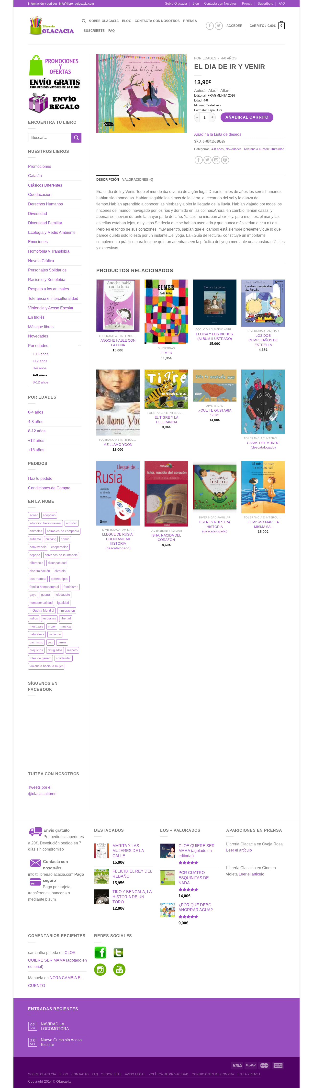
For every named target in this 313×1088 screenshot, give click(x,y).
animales (36, 531)
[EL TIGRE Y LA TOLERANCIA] (166, 389)
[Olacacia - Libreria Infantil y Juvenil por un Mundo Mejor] (51, 26)
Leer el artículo (239, 850)
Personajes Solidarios (47, 270)
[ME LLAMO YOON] (118, 403)
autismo (35, 539)
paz (50, 642)
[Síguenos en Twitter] (219, 26)
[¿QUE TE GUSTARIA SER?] (214, 386)
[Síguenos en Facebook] (210, 26)
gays (33, 594)
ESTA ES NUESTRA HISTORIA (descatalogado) (214, 526)
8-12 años (40, 382)
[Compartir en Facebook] (199, 160)
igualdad (63, 603)
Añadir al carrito (246, 117)
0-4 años (39, 368)
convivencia (38, 547)
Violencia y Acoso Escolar (50, 308)
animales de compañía (63, 531)
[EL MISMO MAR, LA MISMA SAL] (263, 487)
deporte (35, 555)
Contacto (80, 1074)
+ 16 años (40, 354)
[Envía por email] (216, 160)
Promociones (39, 166)
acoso (34, 515)
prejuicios (36, 650)
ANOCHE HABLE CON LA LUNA (118, 342)
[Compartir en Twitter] (207, 160)
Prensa (247, 3)
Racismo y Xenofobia (46, 280)
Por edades (38, 346)
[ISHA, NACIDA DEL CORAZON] (166, 493)
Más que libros (41, 327)
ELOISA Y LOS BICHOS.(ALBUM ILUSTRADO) (215, 336)
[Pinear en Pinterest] (225, 160)
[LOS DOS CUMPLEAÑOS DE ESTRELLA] (263, 303)
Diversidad (37, 214)
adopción (49, 515)
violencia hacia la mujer (46, 666)
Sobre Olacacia (176, 3)
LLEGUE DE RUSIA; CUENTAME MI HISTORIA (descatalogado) (118, 541)
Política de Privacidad (168, 1074)
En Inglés (36, 317)
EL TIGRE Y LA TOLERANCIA (166, 419)
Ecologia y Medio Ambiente (52, 232)
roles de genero (40, 658)
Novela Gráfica (41, 261)
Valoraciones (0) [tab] (137, 179)
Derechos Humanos (45, 204)
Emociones (38, 242)
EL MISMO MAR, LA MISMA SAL (263, 524)
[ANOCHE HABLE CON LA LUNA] (118, 306)
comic (65, 539)
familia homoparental (44, 587)
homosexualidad (41, 603)
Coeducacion (39, 194)
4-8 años (40, 375)
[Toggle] (79, 346)
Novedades (38, 336)
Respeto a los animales (48, 289)
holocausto (62, 594)
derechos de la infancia (61, 555)
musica (65, 626)
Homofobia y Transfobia (48, 251)
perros (62, 642)
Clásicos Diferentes (45, 185)
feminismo (71, 587)
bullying (50, 539)
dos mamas (38, 579)
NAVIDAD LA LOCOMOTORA (55, 1026)
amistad (71, 523)
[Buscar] (84, 21)
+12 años (40, 361)
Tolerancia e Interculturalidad (53, 298)
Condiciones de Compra (49, 488)
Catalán (35, 176)
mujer (52, 626)
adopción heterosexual (45, 523)
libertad (66, 618)
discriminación (40, 571)
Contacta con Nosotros (220, 3)
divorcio (60, 571)
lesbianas (49, 618)
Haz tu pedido (40, 478)
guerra (45, 594)
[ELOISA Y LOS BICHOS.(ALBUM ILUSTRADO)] (214, 302)
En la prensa (248, 1074)
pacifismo (36, 642)
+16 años (36, 450)
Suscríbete (265, 3)
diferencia (36, 563)
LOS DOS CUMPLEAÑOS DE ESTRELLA (263, 340)
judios (34, 618)
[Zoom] (102, 127)
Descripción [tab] (107, 179)
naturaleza (37, 634)
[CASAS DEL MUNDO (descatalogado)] (263, 402)
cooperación (59, 547)
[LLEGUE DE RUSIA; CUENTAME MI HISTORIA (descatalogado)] (118, 493)
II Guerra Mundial (42, 610)
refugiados (55, 650)
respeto (72, 650)
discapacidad (57, 563)
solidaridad (63, 658)
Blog (195, 3)
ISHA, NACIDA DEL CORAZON (166, 537)
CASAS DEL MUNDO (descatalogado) (263, 445)
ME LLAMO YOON (117, 445)
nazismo (55, 634)
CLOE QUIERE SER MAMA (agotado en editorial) (57, 960)
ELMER (166, 353)
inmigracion (67, 610)
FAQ (282, 3)
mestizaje (36, 626)
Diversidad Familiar (45, 223)
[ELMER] (166, 312)
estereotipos (59, 579)
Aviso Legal (135, 1074)
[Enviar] (76, 137)
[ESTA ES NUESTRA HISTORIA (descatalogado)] (214, 487)
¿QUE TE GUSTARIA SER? (214, 412)
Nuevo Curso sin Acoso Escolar (61, 1042)
